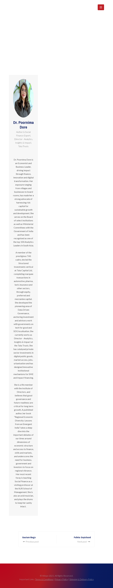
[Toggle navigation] (101, 7)
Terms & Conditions (44, 579)
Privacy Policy (61, 579)
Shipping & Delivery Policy (81, 579)
